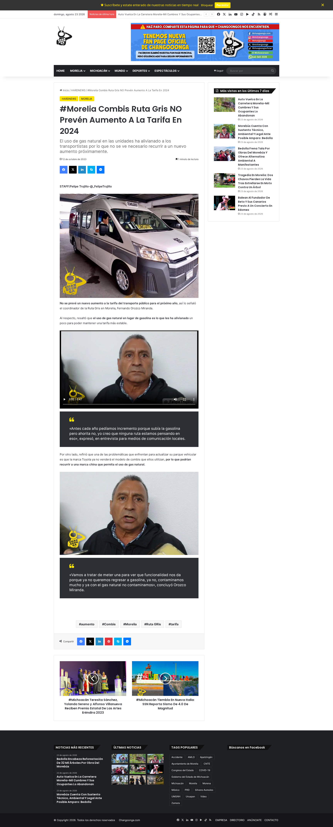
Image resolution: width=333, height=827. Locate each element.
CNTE (207, 763)
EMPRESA (221, 820)
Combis (110, 624)
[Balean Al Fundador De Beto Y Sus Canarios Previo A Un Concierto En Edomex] (224, 203)
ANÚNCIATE (254, 820)
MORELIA (76, 70)
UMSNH (176, 796)
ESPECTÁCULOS (166, 70)
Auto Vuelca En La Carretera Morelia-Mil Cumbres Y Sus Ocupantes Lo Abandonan (253, 107)
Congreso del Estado (183, 770)
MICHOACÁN (98, 70)
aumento (87, 624)
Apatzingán (206, 757)
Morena (207, 783)
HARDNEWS (78, 90)
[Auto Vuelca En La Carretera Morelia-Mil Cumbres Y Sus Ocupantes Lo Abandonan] (224, 104)
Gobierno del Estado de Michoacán (190, 776)
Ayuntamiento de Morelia (185, 763)
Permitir (222, 5)
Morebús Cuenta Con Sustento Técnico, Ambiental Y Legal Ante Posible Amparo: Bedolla (171, 14)
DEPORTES (140, 70)
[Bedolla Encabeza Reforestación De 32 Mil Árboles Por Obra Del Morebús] (120, 758)
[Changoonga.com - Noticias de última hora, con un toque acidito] (63, 36)
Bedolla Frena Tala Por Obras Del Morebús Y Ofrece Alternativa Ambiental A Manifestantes (254, 157)
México (175, 789)
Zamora (176, 803)
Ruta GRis (153, 624)
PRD (187, 789)
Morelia (131, 624)
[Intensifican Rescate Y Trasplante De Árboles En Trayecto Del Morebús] (120, 780)
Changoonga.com (129, 820)
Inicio (65, 90)
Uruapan (190, 796)
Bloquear (207, 5)
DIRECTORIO (237, 820)
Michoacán (178, 783)
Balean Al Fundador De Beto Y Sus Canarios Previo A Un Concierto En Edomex (255, 204)
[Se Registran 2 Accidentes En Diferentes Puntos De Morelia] (155, 780)
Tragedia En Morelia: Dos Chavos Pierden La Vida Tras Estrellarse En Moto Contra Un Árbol (255, 181)
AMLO (191, 757)
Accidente (177, 757)
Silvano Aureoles (204, 789)
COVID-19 (204, 770)
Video (203, 796)
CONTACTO (271, 820)
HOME (60, 70)
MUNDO (120, 70)
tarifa (174, 624)
